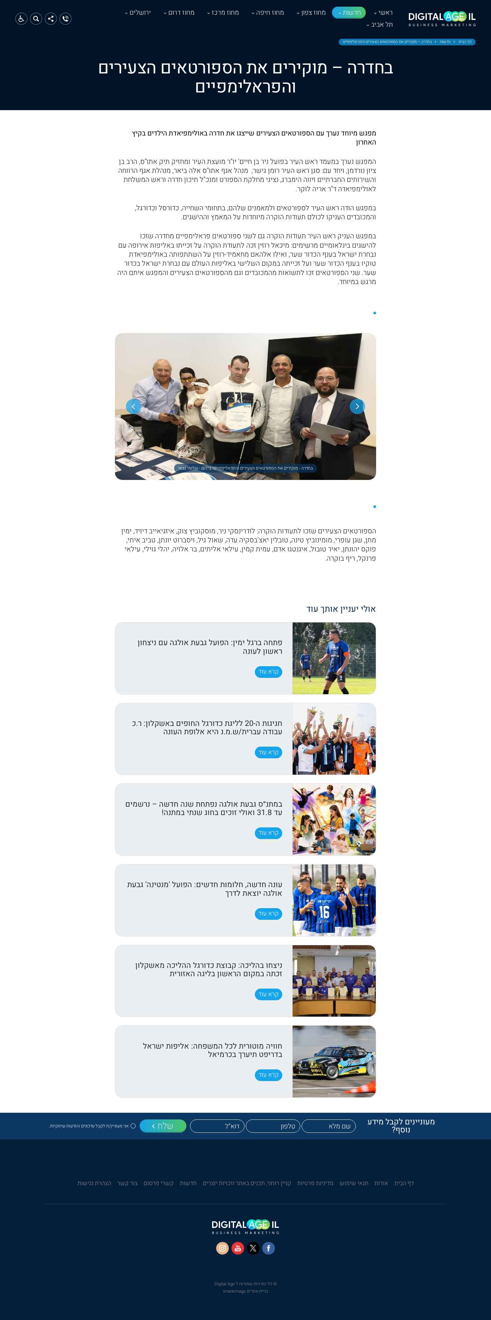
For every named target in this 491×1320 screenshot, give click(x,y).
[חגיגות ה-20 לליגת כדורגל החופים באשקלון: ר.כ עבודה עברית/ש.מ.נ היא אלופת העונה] (334, 739)
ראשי (385, 12)
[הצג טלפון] (65, 19)
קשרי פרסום (159, 1183)
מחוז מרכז (225, 12)
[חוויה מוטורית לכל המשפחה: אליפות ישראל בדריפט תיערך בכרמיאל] (334, 1061)
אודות (381, 1183)
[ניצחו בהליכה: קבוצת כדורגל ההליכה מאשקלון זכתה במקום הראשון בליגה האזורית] (334, 981)
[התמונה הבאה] (133, 406)
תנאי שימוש (354, 1183)
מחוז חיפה (270, 12)
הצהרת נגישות (94, 1183)
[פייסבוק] (268, 1248)
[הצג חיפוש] (36, 19)
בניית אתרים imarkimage (245, 1291)
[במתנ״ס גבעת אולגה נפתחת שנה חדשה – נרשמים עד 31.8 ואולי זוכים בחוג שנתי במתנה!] (334, 819)
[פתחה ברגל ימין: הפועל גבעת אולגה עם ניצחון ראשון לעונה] (334, 658)
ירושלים (140, 12)
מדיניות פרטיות (315, 1183)
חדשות (352, 12)
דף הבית (465, 42)
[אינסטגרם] (222, 1248)
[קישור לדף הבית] (442, 22)
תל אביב (382, 24)
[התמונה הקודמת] (357, 406)
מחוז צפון (313, 12)
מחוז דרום (181, 12)
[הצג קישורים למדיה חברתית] (51, 19)
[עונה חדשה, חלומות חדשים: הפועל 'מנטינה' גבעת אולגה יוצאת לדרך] (334, 900)
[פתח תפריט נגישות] (21, 19)
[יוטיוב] (237, 1248)
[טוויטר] (253, 1248)
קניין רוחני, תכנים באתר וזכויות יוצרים (247, 1183)
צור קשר (127, 1183)
